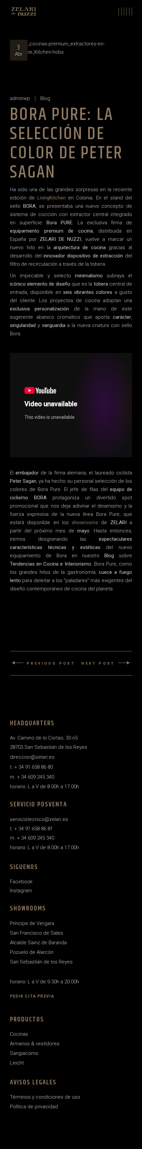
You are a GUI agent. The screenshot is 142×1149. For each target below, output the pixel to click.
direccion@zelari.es (32, 757)
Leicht (17, 1063)
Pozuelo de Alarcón (31, 952)
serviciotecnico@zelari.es (39, 819)
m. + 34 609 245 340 (32, 777)
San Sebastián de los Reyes (41, 962)
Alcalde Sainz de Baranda (38, 943)
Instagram (21, 891)
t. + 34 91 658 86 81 (31, 829)
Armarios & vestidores (34, 1044)
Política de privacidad (34, 1107)
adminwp (20, 98)
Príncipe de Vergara (32, 923)
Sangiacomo (24, 1053)
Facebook (21, 882)
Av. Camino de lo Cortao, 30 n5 (44, 738)
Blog (45, 98)
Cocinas (19, 1034)
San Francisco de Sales (36, 933)
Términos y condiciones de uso (45, 1097)
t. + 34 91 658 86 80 (31, 767)
